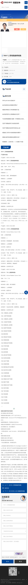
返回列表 (7, 488)
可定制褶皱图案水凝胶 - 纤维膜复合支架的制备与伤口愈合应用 (14, 118)
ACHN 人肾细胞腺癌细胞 (15, 485)
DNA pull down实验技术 (8, 100)
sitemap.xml (19, 582)
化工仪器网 (8, 582)
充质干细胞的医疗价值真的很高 (10, 123)
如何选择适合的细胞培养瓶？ (10, 105)
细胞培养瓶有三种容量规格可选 (10, 109)
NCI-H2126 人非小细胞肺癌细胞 (17, 491)
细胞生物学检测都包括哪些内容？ (11, 137)
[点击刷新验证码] (18, 553)
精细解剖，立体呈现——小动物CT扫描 (12, 141)
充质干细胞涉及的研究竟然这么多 (11, 128)
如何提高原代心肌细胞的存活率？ (11, 114)
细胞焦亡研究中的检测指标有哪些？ (12, 132)
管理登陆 (14, 582)
